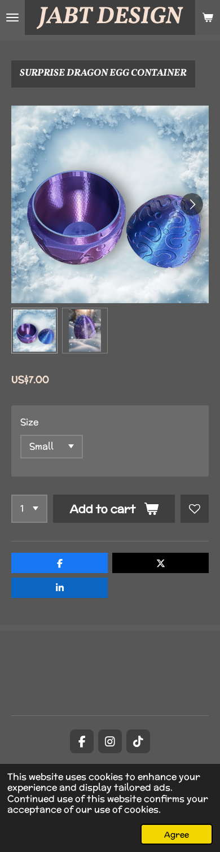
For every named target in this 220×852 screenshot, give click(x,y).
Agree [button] (176, 834)
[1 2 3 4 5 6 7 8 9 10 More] (29, 509)
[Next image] (192, 204)
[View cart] (207, 17)
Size (29, 422)
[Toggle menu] (12, 17)
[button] (34, 331)
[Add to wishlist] (195, 509)
